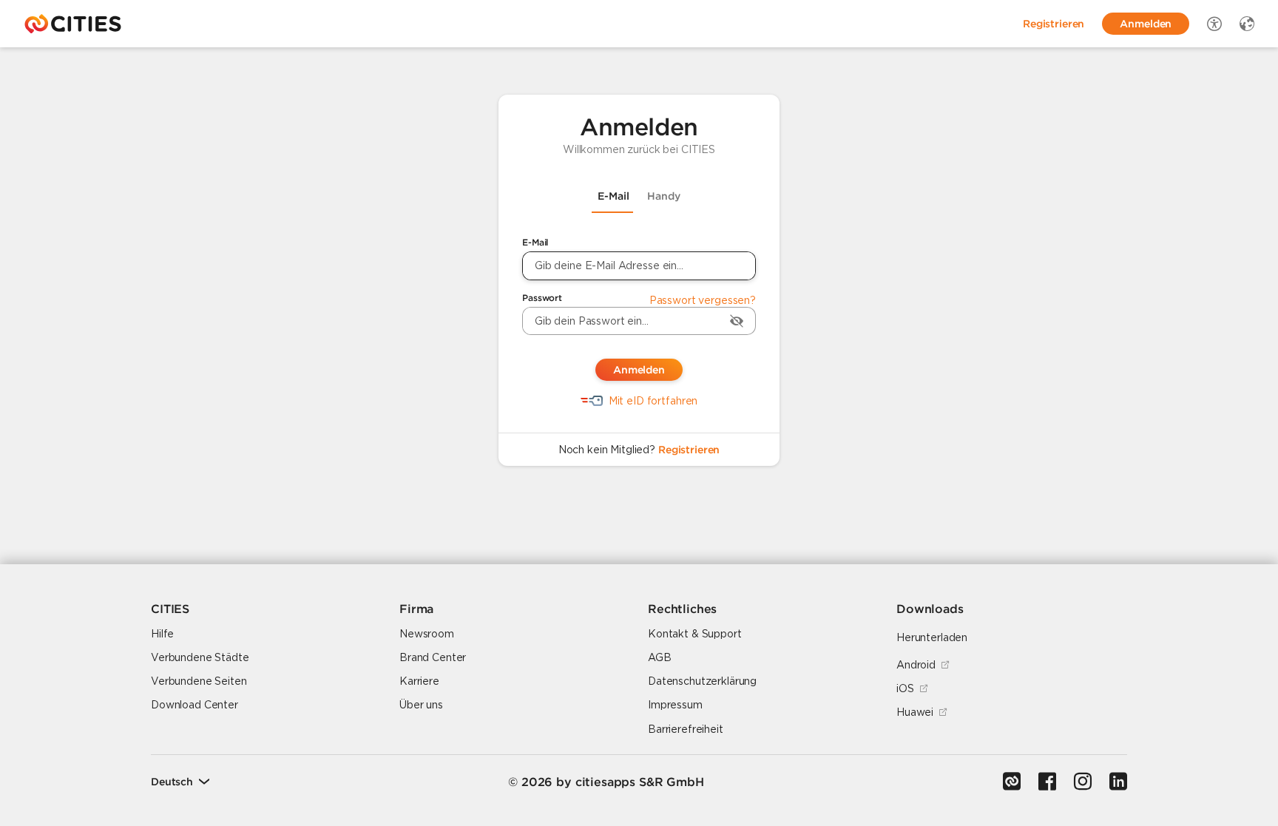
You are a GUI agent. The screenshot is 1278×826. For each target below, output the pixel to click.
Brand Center (432, 657)
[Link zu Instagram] (1083, 782)
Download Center (194, 705)
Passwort (542, 297)
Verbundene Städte (200, 657)
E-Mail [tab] (613, 196)
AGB (660, 657)
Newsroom (426, 634)
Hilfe (162, 634)
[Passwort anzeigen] (736, 321)
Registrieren (689, 449)
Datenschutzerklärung (702, 681)
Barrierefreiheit (685, 729)
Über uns (421, 705)
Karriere (419, 681)
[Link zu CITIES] (1012, 782)
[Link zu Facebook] (1047, 782)
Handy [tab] (663, 196)
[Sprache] (1247, 23)
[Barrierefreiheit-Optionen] (1214, 23)
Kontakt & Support (695, 634)
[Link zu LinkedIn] (1118, 782)
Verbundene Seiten (199, 681)
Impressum (675, 705)
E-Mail (535, 242)
